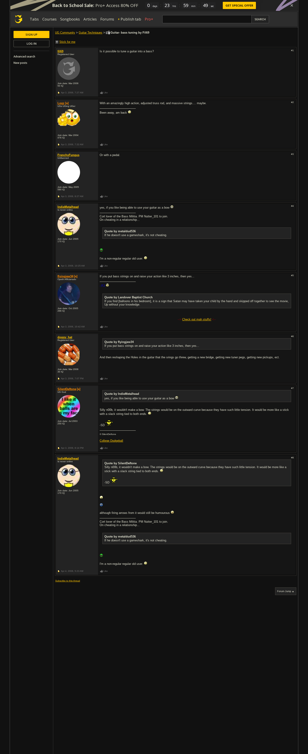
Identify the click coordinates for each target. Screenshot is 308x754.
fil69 (60, 51)
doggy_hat (64, 337)
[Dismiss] (291, 5)
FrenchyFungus (68, 155)
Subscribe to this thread (67, 580)
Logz (60, 103)
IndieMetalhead (68, 207)
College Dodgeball (111, 440)
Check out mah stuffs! (196, 319)
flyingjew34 (65, 276)
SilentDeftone (66, 389)
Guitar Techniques (90, 32)
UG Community (65, 32)
